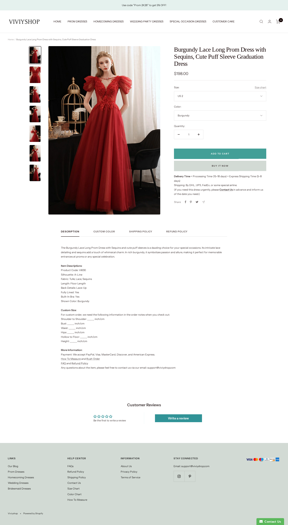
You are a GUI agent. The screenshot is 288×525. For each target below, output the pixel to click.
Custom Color (104, 231)
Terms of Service (130, 477)
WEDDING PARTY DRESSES (146, 21)
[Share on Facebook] (185, 202)
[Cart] (278, 22)
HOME (57, 21)
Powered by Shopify (33, 513)
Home (11, 39)
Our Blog (13, 466)
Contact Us (74, 482)
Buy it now (220, 165)
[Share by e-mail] (203, 202)
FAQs (70, 466)
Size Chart (73, 488)
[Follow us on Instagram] (179, 476)
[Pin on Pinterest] (191, 202)
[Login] (269, 21)
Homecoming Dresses (21, 477)
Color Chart (74, 494)
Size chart (260, 87)
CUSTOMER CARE (224, 21)
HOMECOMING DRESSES (108, 21)
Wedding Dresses (18, 482)
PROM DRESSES (77, 21)
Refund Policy (176, 231)
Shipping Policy (140, 231)
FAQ (63, 363)
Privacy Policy (129, 471)
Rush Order (93, 358)
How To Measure (71, 358)
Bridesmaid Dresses (19, 488)
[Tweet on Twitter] (197, 202)
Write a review (178, 418)
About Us (126, 466)
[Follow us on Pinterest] (189, 476)
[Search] (261, 21)
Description (70, 231)
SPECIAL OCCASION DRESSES (188, 21)
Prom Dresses (16, 471)
